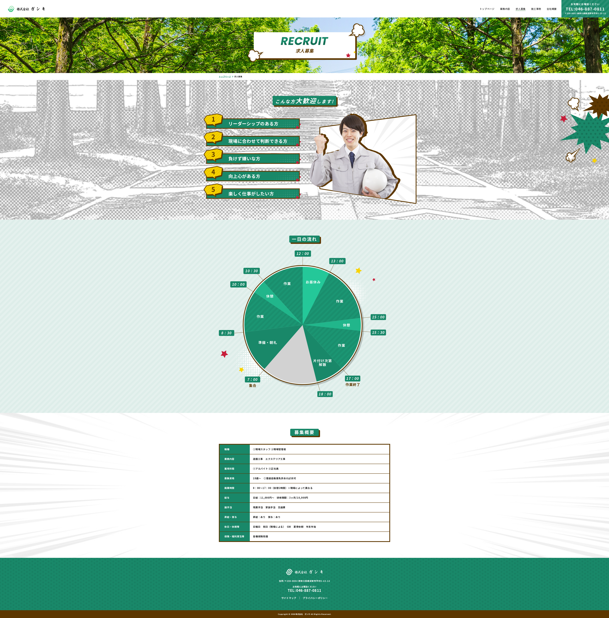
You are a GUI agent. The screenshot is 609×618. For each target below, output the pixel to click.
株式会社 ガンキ (302, 614)
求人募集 (521, 9)
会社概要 (552, 9)
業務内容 (505, 9)
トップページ (487, 9)
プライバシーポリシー (315, 598)
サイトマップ (288, 598)
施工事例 (536, 9)
